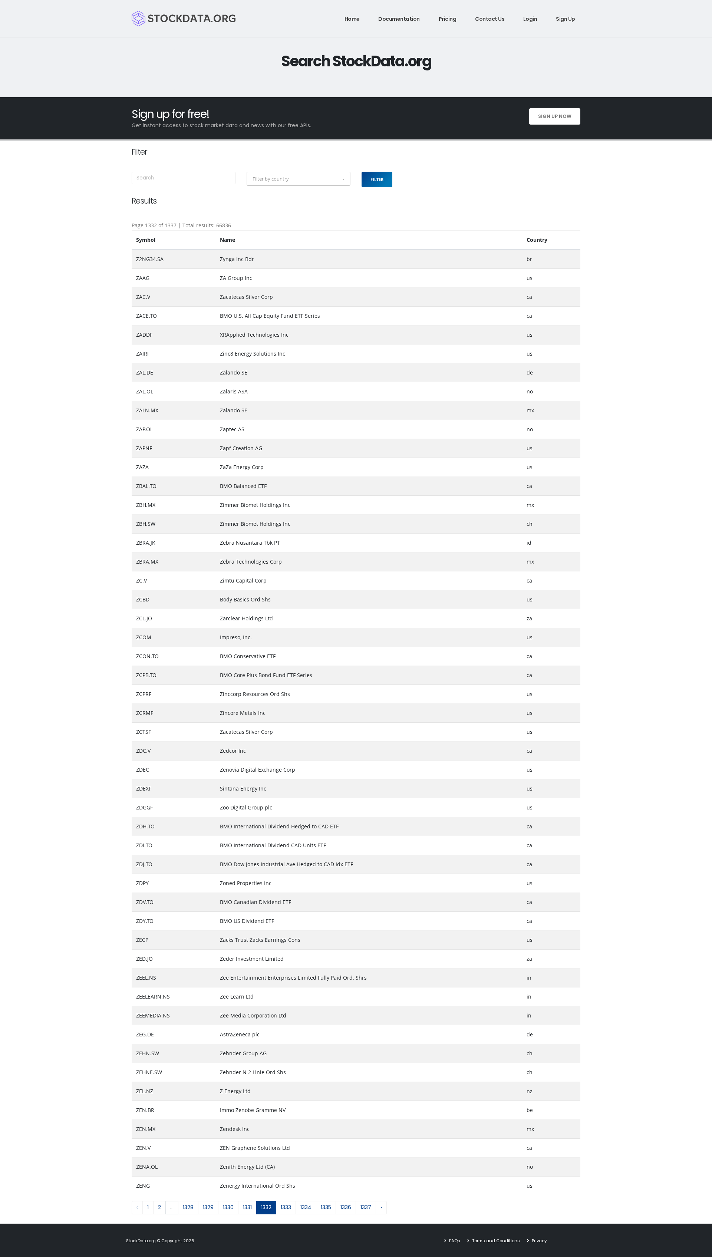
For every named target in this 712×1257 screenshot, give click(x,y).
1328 (188, 1207)
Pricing (447, 19)
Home (352, 19)
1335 (326, 1207)
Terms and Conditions (495, 1241)
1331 (247, 1207)
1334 (306, 1207)
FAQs (454, 1241)
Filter (376, 179)
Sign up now (554, 116)
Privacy (539, 1241)
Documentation (399, 19)
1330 (228, 1207)
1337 (365, 1207)
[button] (298, 179)
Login (530, 19)
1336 (345, 1207)
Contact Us (489, 19)
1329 (208, 1207)
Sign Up (565, 19)
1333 (286, 1207)
